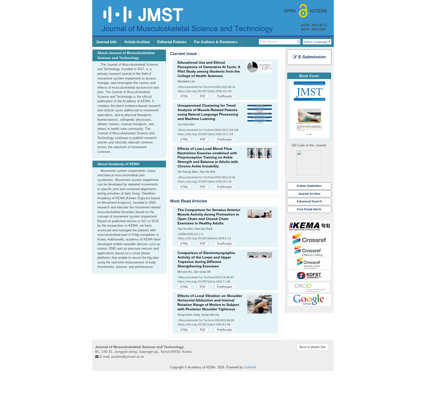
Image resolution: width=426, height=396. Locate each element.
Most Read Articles (188, 201)
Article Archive (137, 42)
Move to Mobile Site (312, 347)
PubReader (224, 96)
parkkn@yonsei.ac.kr (127, 356)
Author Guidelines (309, 185)
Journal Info (106, 42)
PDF (203, 96)
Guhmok (250, 367)
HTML (184, 96)
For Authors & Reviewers (215, 42)
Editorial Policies (171, 42)
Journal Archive (309, 193)
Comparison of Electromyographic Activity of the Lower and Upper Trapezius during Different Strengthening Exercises (206, 259)
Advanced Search (309, 201)
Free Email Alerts (309, 209)
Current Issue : (184, 53)
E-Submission (311, 57)
